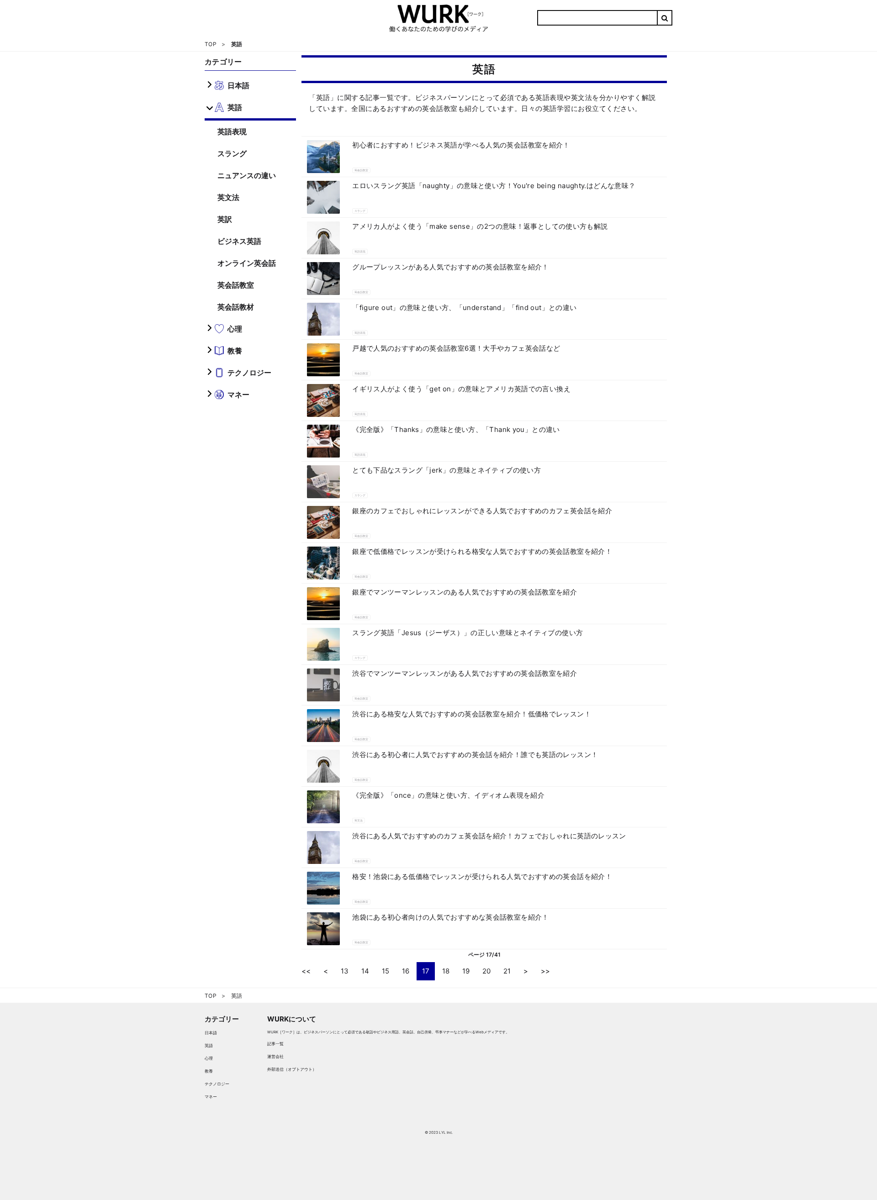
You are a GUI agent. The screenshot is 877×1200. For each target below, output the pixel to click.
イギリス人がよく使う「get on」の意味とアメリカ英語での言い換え (461, 388)
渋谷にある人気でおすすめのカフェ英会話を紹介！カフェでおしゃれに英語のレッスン (489, 836)
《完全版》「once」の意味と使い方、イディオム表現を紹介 (448, 795)
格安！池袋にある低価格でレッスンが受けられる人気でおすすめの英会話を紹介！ (482, 876)
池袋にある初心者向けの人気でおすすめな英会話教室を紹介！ (450, 917)
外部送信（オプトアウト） (292, 1069)
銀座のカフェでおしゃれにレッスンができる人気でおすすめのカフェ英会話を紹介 (482, 510)
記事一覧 (275, 1043)
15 (385, 971)
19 (466, 971)
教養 (209, 1071)
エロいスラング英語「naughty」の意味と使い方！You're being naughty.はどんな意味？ (493, 185)
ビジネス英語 (239, 241)
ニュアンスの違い (246, 175)
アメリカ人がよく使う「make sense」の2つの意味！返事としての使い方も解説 (480, 226)
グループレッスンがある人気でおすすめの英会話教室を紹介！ (450, 267)
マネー (211, 1096)
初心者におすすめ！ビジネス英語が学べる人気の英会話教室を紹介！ (461, 145)
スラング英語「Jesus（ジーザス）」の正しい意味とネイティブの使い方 (467, 632)
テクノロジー (217, 1083)
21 (507, 971)
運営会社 (275, 1056)
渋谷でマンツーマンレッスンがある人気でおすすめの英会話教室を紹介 (464, 673)
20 (486, 971)
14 (365, 971)
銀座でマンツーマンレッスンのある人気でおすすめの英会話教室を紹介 (464, 592)
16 (405, 971)
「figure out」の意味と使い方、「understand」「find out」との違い (464, 307)
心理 (209, 1058)
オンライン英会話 (246, 263)
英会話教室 (235, 284)
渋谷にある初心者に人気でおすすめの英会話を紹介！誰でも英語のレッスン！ (475, 754)
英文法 (228, 197)
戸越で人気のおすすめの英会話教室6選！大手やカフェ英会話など (456, 348)
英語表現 (232, 131)
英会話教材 (235, 306)
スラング (232, 153)
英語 (209, 1045)
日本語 (211, 1032)
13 (345, 971)
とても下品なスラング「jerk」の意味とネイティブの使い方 (446, 470)
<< (306, 971)
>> (545, 971)
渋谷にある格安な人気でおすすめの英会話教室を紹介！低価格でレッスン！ (471, 714)
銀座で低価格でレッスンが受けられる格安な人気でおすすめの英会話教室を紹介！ (482, 551)
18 (445, 971)
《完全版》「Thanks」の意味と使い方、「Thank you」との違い (456, 429)
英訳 (224, 219)
